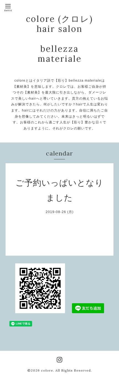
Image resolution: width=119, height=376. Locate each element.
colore (47, 370)
